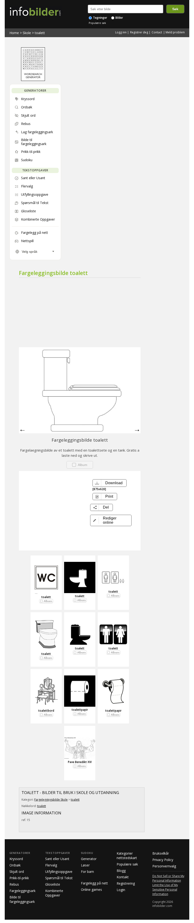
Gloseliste (52, 884)
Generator (89, 858)
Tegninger (99, 18)
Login (121, 890)
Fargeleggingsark (22, 890)
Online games (91, 889)
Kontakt (123, 877)
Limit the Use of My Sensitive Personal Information (165, 889)
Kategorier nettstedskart (127, 855)
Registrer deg (139, 32)
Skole (27, 33)
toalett (40, 33)
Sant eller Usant (57, 858)
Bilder (119, 18)
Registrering (126, 883)
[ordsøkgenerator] (33, 79)
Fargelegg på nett (94, 883)
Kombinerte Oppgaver (54, 892)
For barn (87, 871)
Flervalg (51, 865)
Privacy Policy (162, 859)
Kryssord (16, 858)
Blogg (121, 870)
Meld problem (175, 32)
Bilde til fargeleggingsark (22, 899)
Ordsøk (15, 865)
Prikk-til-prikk (19, 878)
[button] (111, 520)
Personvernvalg (164, 866)
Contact (157, 32)
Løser (85, 865)
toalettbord (46, 711)
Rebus (14, 884)
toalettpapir (80, 710)
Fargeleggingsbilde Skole (51, 800)
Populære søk (97, 23)
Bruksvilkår (160, 853)
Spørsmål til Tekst (59, 878)
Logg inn (121, 32)
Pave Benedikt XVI (80, 762)
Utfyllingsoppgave (58, 871)
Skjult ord (16, 871)
